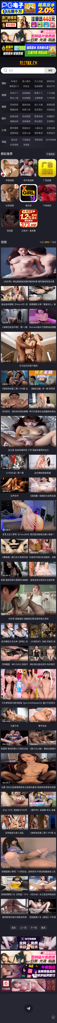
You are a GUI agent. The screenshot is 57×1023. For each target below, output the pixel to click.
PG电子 (14, 81)
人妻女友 (38, 128)
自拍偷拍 (26, 92)
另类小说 (26, 133)
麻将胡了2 (14, 86)
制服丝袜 (14, 109)
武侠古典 (51, 128)
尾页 (43, 927)
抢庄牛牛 (51, 86)
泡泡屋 (26, 144)
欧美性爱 (51, 104)
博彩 (4, 83)
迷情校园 (14, 133)
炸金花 (26, 86)
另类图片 (51, 121)
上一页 (23, 927)
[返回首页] (53, 1017)
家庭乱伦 (26, 128)
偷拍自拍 (26, 104)
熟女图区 (38, 121)
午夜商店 (26, 139)
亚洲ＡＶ (14, 92)
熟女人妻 (14, 97)
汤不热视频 (51, 139)
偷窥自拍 (14, 116)
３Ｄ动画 (51, 92)
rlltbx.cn (28, 63)
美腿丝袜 (14, 121)
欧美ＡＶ (38, 92)
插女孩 (14, 139)
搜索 (50, 70)
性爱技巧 (51, 133)
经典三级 (26, 109)
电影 (4, 106)
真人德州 (26, 81)
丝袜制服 (26, 97)
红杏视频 (14, 144)
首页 (14, 927)
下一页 (34, 927)
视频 (4, 95)
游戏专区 (51, 81)
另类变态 (51, 109)
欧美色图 (38, 116)
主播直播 (38, 97)
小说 (4, 130)
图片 (4, 118)
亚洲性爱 (14, 104)
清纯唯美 (26, 121)
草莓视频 (38, 139)
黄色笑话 (38, 133)
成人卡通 (38, 104)
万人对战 (38, 81)
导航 (4, 141)
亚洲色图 (26, 116)
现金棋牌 (38, 86)
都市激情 (14, 128)
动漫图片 (51, 116)
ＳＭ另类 (51, 97)
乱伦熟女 (38, 109)
